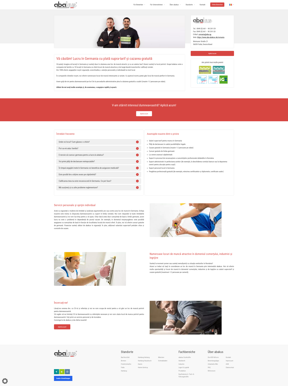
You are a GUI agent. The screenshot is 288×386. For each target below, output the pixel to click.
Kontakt (228, 357)
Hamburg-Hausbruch (144, 361)
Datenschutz (230, 367)
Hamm (140, 364)
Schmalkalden (162, 361)
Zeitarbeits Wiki (213, 364)
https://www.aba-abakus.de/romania (210, 37)
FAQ (209, 367)
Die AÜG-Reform (213, 357)
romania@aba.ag (205, 34)
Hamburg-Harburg (144, 357)
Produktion (182, 371)
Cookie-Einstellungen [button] (63, 378)
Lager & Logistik (184, 367)
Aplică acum (212, 53)
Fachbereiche (187, 352)
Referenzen (211, 371)
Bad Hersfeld (125, 357)
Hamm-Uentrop (143, 367)
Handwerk (182, 361)
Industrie (181, 364)
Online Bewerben (217, 5)
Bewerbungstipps (213, 361)
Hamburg (124, 371)
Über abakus (215, 352)
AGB (227, 364)
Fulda (122, 367)
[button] (5, 381)
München (161, 357)
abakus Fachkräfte (185, 357)
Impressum (229, 361)
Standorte (127, 352)
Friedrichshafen (126, 364)
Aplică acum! (62, 327)
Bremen (123, 361)
